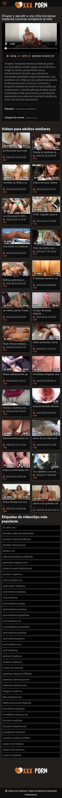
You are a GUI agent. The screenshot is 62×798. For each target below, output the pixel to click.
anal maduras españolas (16, 615)
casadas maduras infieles (16, 738)
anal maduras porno (13, 638)
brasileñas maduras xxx (15, 714)
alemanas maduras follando (18, 556)
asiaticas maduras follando (17, 673)
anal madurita (10, 650)
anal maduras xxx (12, 644)
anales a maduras (12, 662)
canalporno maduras (14, 732)
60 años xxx (9, 527)
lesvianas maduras (26, 108)
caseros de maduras (13, 749)
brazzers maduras (12, 720)
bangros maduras (12, 691)
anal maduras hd (12, 621)
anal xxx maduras (12, 656)
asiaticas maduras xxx (15, 685)
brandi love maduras (14, 708)
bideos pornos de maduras (17, 703)
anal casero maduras (14, 586)
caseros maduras (12, 755)
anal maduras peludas (15, 632)
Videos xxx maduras (17, 791)
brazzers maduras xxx (14, 726)
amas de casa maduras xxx (17, 568)
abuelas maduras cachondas (18, 533)
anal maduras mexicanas (16, 627)
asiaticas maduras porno (16, 679)
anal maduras (10, 597)
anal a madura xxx (12, 580)
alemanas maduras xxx (15, 562)
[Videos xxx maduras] (31, 7)
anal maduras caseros (15, 609)
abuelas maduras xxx (14, 545)
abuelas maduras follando (17, 539)
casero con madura (13, 743)
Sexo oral (31, 117)
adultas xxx (9, 550)
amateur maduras (12, 574)
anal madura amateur (14, 591)
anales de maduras (13, 667)
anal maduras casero (14, 603)
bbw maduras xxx (12, 697)
